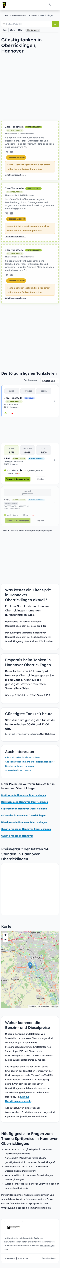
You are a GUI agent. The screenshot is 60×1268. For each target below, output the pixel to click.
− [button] (5, 939)
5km (4, 30)
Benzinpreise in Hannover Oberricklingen (24, 802)
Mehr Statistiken (47, 734)
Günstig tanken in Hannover (19, 766)
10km (12, 30)
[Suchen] (55, 24)
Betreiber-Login (49, 1258)
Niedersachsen (19, 15)
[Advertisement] (30, 87)
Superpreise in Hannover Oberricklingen (24, 808)
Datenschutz (9, 1258)
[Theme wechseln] (50, 5)
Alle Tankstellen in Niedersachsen (22, 757)
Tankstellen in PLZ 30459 (18, 770)
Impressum (23, 1258)
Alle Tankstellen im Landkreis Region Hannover (29, 761)
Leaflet (31, 1006)
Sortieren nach (31, 380)
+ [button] (5, 935)
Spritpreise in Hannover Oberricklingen (23, 795)
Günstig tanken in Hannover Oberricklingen (26, 829)
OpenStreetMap (43, 1006)
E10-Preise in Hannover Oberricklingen (23, 815)
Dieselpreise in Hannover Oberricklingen (24, 822)
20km (20, 30)
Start (7, 15)
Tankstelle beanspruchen (17, 479)
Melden (40, 479)
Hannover (32, 15)
